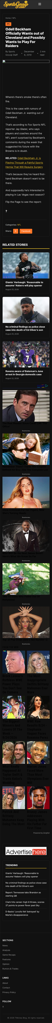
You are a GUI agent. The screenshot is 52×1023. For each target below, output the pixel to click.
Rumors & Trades (10, 969)
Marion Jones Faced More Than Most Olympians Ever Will (38, 774)
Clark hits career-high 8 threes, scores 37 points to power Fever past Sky (24, 904)
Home (8, 18)
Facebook (26, 231)
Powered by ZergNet (41, 833)
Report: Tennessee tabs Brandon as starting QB (23, 894)
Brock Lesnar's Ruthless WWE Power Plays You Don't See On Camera (12, 684)
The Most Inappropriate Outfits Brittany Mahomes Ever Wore (38, 684)
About (5, 983)
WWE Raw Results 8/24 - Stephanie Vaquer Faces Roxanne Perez (37, 729)
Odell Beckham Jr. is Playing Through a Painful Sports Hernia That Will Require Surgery (24, 162)
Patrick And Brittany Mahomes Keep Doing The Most (13, 818)
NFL (14, 18)
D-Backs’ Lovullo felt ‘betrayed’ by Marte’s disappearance (22, 913)
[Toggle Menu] (39, 4)
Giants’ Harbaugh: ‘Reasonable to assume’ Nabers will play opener (24, 284)
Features (6, 959)
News (5, 945)
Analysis (6, 950)
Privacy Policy (9, 992)
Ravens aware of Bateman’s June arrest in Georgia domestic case (24, 373)
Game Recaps (8, 955)
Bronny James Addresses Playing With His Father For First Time (37, 820)
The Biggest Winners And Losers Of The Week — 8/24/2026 (12, 729)
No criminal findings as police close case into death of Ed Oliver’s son (25, 328)
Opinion (5, 964)
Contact (6, 988)
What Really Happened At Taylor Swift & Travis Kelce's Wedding (12, 774)
